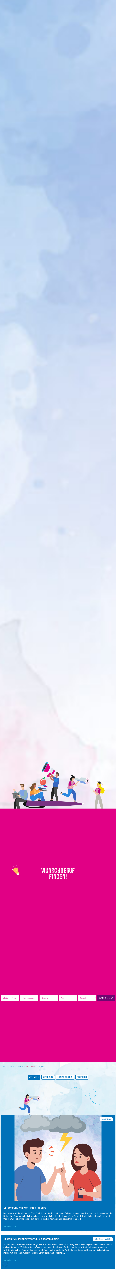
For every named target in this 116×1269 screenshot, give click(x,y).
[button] (5, 1264)
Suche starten (106, 997)
